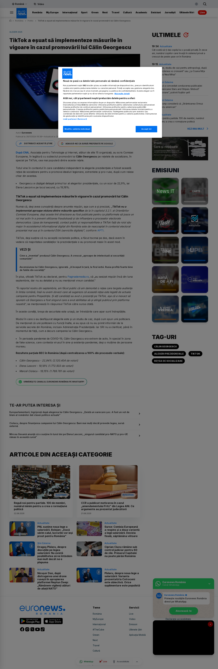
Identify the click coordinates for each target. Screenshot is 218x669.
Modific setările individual (77, 129)
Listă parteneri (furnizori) (75, 119)
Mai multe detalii (122, 93)
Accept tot (146, 129)
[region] (110, 102)
